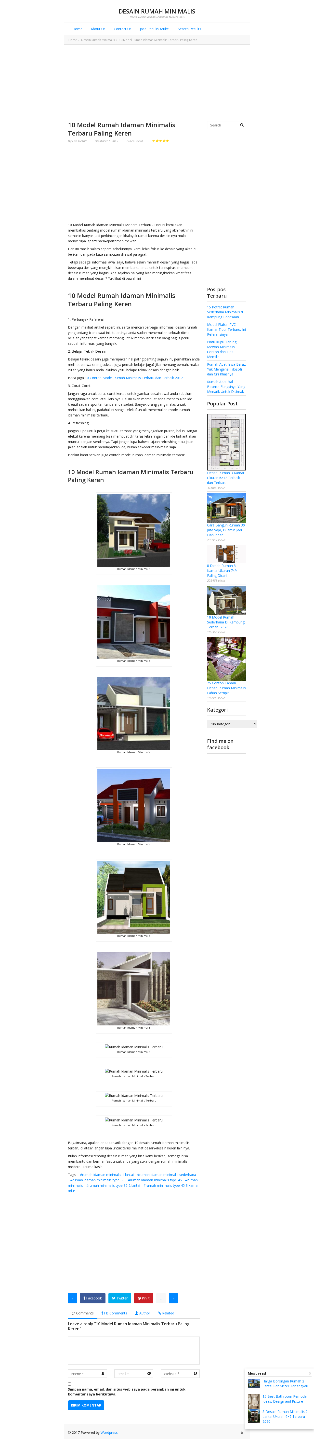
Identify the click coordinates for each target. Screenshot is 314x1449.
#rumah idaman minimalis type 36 (97, 1180)
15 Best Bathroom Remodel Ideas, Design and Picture (284, 1399)
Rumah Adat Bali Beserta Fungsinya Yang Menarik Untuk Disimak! (226, 386)
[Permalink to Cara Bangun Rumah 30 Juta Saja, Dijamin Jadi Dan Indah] (226, 508)
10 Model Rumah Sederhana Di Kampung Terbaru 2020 (226, 622)
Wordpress (109, 1432)
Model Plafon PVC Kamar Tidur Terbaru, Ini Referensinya (226, 329)
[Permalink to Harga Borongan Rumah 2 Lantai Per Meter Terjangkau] (254, 1383)
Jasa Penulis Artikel (154, 29)
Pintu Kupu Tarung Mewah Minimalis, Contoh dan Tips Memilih (221, 349)
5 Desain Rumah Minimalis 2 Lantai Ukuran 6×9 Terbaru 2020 (285, 1416)
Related (167, 1313)
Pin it (145, 1298)
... (161, 1298)
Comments (84, 1313)
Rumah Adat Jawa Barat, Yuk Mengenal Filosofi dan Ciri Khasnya (226, 369)
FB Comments (115, 1313)
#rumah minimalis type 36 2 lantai (113, 1185)
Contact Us (122, 29)
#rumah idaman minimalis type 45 (155, 1180)
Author (144, 1313)
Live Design (79, 141)
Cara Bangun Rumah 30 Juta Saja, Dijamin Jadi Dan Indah (226, 530)
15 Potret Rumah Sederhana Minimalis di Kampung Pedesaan (225, 312)
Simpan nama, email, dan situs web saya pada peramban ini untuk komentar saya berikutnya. (126, 1391)
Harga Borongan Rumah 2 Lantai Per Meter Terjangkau (285, 1383)
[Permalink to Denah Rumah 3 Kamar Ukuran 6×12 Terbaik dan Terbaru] (226, 442)
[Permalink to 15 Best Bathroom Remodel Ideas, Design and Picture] (254, 1403)
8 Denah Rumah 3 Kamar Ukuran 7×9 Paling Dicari (222, 570)
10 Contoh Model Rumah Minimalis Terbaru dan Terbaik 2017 (134, 377)
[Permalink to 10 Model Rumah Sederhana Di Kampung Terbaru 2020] (226, 600)
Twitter (121, 1298)
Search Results (189, 29)
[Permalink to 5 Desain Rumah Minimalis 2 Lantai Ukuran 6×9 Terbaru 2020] (254, 1416)
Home (77, 29)
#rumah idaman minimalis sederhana (166, 1174)
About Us (97, 29)
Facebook (93, 1298)
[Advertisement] (157, 82)
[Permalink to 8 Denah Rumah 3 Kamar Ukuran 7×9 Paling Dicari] (226, 554)
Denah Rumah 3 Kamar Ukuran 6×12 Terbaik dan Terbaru (225, 477)
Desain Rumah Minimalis (157, 11)
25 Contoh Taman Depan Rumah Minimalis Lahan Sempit (226, 688)
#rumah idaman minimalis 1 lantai (107, 1174)
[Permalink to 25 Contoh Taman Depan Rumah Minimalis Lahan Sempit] (226, 659)
